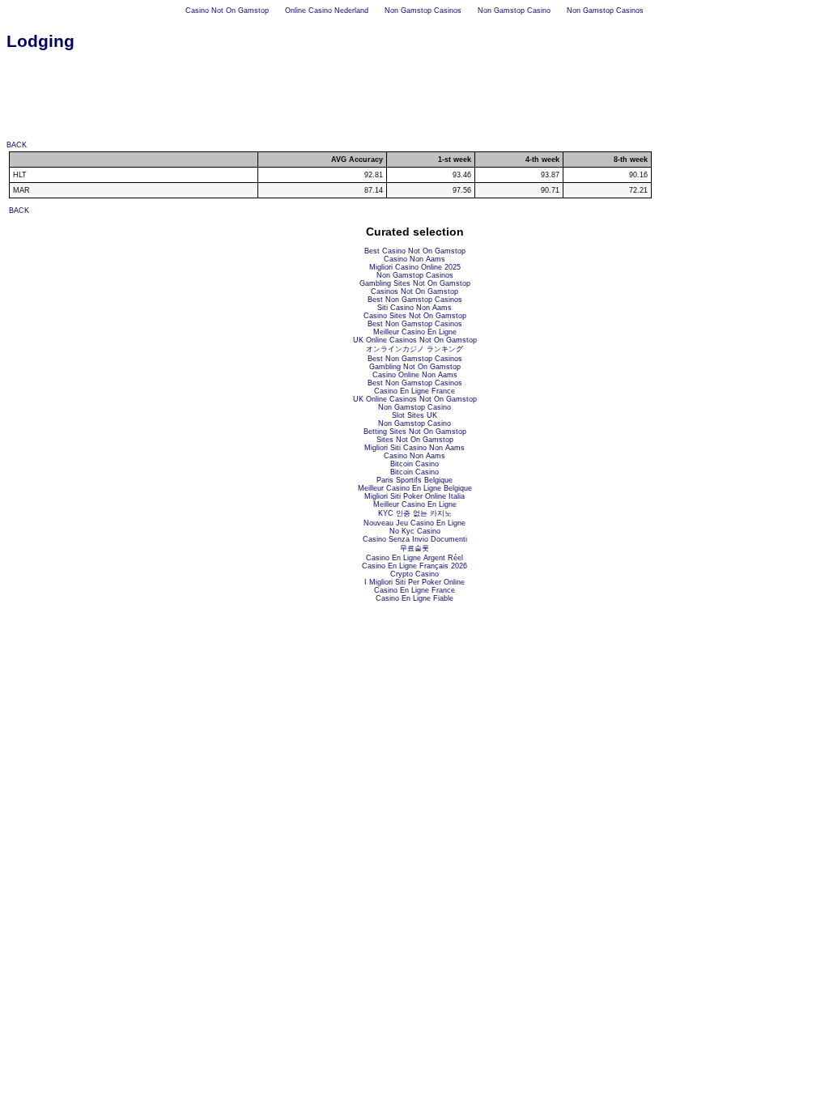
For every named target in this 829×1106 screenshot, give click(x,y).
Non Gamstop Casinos (423, 10)
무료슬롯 (414, 548)
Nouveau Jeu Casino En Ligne (414, 523)
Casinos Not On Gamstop (414, 291)
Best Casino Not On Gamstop (415, 251)
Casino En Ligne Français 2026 (414, 566)
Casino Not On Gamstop (227, 10)
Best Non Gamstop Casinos (415, 300)
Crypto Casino (414, 574)
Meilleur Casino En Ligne (415, 332)
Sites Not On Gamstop (414, 440)
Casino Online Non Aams (414, 375)
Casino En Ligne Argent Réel (414, 558)
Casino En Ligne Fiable (414, 598)
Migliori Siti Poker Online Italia (414, 496)
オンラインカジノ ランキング (414, 349)
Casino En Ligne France (414, 391)
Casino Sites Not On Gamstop (414, 316)
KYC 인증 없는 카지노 (415, 513)
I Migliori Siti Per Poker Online (414, 582)
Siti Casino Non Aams (414, 308)
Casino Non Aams (414, 259)
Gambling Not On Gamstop (415, 367)
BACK (16, 145)
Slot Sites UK (414, 415)
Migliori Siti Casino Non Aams (414, 448)
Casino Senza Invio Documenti (415, 539)
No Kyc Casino (414, 531)
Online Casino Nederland (326, 10)
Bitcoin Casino (414, 464)
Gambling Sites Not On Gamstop (414, 283)
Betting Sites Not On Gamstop (414, 432)
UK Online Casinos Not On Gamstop (415, 340)
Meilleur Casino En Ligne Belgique (415, 488)
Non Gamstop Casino (514, 10)
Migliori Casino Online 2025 (415, 267)
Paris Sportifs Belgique (414, 480)
